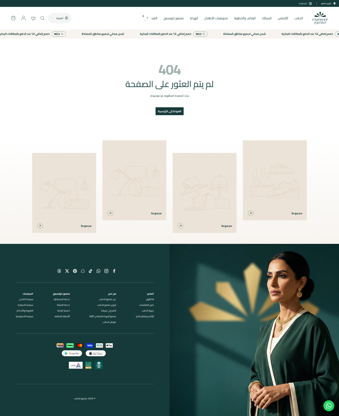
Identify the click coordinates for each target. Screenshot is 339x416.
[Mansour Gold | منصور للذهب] (254, 330)
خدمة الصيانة (63, 305)
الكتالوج (150, 299)
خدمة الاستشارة (62, 299)
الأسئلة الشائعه (62, 316)
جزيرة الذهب (148, 310)
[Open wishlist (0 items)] (34, 18)
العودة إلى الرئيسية (169, 111)
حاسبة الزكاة (63, 310)
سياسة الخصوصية (24, 316)
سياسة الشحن (26, 299)
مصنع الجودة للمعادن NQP (102, 316)
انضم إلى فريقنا (108, 310)
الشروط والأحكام (25, 310)
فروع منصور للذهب (106, 305)
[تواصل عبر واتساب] (328, 405)
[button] (13, 18)
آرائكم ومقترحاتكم (145, 316)
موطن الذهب (109, 322)
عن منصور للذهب (107, 299)
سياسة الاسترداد (25, 305)
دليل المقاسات (146, 305)
